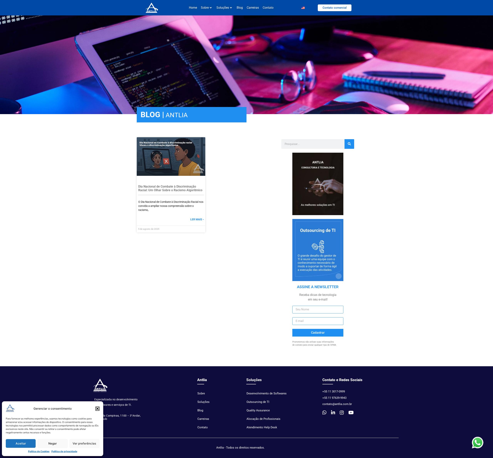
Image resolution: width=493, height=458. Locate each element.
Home (193, 7)
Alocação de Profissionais (263, 419)
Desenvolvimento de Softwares (266, 393)
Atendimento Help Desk (261, 427)
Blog (240, 7)
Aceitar (21, 443)
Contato (268, 7)
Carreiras (253, 7)
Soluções (222, 7)
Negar (52, 443)
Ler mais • (197, 219)
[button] (97, 409)
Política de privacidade (64, 451)
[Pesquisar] (349, 144)
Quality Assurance (258, 410)
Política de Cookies (38, 451)
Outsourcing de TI (257, 402)
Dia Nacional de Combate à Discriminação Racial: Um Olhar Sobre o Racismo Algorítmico (170, 188)
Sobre (201, 393)
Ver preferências (84, 443)
